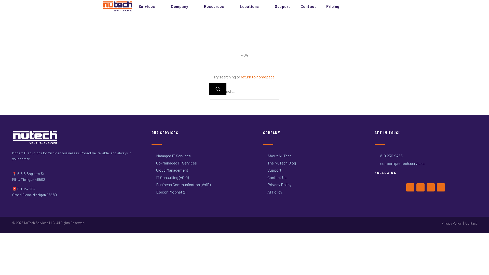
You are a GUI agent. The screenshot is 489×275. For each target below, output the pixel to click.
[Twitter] (420, 187)
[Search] (217, 89)
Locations (249, 6)
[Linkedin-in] (441, 187)
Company (179, 6)
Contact (308, 6)
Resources (214, 6)
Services (147, 6)
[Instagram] (431, 187)
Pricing (332, 6)
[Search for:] (244, 91)
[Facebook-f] (410, 187)
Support (282, 6)
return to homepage (258, 76)
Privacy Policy (451, 223)
